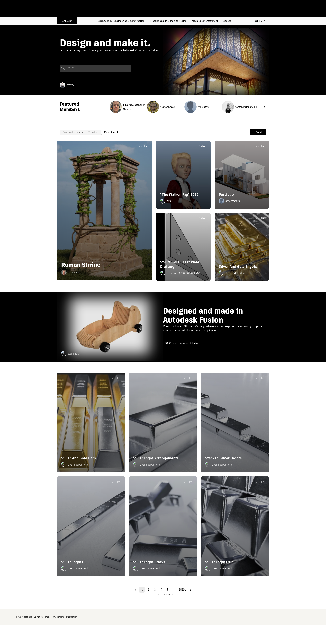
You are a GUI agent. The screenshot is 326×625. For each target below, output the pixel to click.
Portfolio (226, 194)
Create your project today (183, 343)
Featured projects (73, 132)
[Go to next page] (190, 590)
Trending (93, 132)
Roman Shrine (80, 265)
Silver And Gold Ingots (238, 266)
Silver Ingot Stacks (149, 562)
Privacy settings (24, 616)
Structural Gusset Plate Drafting (179, 264)
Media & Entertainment (205, 21)
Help (262, 21)
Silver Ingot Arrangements (156, 458)
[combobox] (98, 68)
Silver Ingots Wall (220, 562)
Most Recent (111, 132)
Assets (227, 21)
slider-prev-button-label (264, 107)
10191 (182, 590)
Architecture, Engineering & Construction (121, 21)
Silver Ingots (72, 562)
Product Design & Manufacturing (168, 21)
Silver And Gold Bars (78, 458)
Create (259, 132)
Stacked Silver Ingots (223, 458)
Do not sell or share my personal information (55, 616)
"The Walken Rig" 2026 (179, 194)
